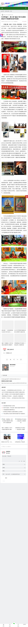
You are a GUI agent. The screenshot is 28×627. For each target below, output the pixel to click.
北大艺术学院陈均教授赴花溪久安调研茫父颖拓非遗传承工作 (20, 332)
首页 (3, 11)
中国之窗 (7, 3)
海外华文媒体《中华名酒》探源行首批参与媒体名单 (14, 407)
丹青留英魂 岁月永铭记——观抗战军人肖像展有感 (12, 396)
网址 (4, 470)
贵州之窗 (7, 11)
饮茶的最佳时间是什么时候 (9, 405)
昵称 (4, 464)
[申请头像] (25, 452)
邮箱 (4, 467)
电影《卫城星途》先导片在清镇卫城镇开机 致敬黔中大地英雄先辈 (7, 345)
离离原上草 (7, 353)
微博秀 (24, 624)
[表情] (22, 461)
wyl (5, 379)
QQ (3, 474)
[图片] (24, 461)
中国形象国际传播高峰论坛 (9, 409)
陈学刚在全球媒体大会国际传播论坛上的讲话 (12, 411)
